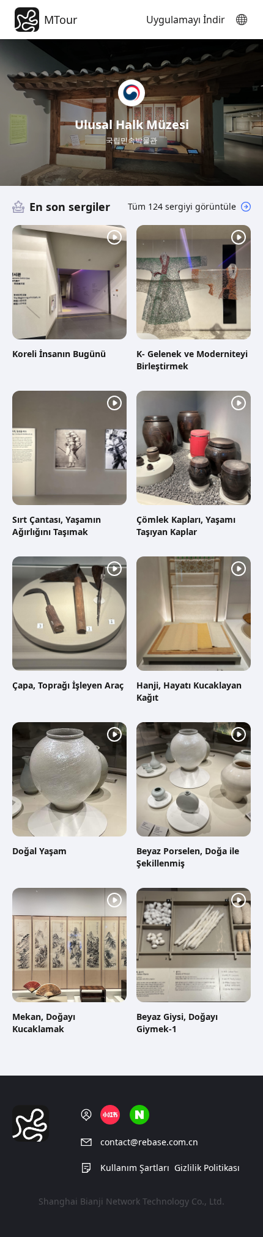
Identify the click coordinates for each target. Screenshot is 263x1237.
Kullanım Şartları (134, 1167)
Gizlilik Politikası (207, 1167)
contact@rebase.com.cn (149, 1142)
